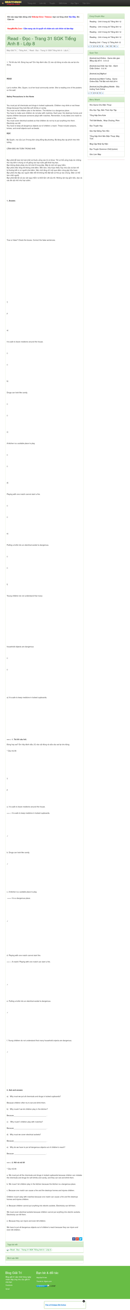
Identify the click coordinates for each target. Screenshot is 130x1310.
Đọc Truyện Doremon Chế (100, 149)
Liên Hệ (42, 3)
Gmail (8, 1289)
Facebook (9, 1285)
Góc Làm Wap (95, 154)
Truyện (52, 3)
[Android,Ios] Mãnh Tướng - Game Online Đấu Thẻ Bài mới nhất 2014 (103, 80)
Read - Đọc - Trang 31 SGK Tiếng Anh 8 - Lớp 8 (30, 1249)
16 (114, 46)
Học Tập (74, 3)
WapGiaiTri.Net (41, 1277)
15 (111, 46)
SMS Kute (63, 3)
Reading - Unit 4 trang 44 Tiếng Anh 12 (105, 37)
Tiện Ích (86, 3)
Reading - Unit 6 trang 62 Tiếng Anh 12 (105, 21)
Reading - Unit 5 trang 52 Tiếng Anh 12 (105, 32)
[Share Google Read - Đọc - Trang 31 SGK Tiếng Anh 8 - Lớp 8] (77, 1238)
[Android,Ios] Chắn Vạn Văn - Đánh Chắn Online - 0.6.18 (104, 67)
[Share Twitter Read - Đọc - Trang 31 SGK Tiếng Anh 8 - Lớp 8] (80, 1238)
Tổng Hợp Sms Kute (98, 115)
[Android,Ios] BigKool (98, 73)
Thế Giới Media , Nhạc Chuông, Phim (105, 120)
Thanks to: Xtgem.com (44, 1281)
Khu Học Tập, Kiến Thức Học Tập (103, 110)
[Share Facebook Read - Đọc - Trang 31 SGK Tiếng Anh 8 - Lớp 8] (73, 1238)
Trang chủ (32, 3)
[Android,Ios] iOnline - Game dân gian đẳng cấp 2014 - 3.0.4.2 (105, 59)
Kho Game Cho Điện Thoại (100, 105)
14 (107, 46)
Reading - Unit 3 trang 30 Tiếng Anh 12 (105, 26)
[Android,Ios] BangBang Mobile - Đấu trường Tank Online (104, 87)
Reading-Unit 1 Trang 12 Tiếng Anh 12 (105, 42)
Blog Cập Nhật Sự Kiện (99, 144)
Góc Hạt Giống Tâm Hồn (99, 131)
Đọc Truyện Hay (96, 125)
